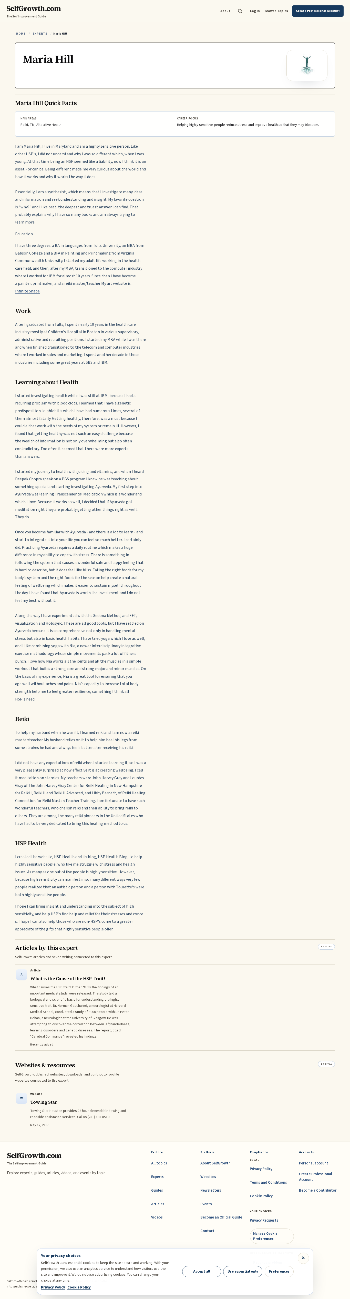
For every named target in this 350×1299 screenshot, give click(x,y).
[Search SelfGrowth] (240, 11)
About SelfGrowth (215, 1163)
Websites (208, 1177)
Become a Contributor (317, 1190)
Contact (207, 1231)
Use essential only (243, 1271)
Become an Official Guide (221, 1217)
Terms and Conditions (268, 1182)
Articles (157, 1204)
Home (21, 34)
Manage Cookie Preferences (265, 1236)
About (225, 10)
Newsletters (210, 1190)
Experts (40, 34)
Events (206, 1204)
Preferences (279, 1271)
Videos (157, 1217)
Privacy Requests (264, 1220)
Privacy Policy (261, 1169)
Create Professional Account (315, 1176)
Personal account (313, 1163)
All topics (159, 1163)
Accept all (201, 1271)
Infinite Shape (27, 291)
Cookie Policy (261, 1196)
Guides (157, 1190)
